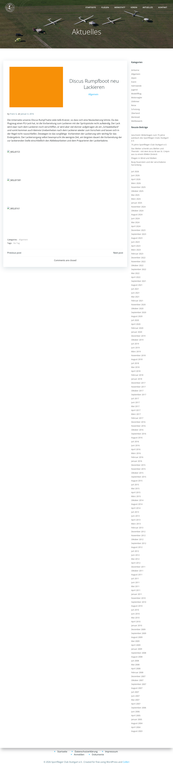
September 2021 (138, 281)
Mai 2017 (135, 406)
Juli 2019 (135, 343)
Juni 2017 (135, 402)
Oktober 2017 (137, 390)
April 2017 (135, 410)
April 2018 (135, 371)
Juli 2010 (135, 610)
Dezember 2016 (138, 422)
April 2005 (135, 715)
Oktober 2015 (137, 473)
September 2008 (138, 653)
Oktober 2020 (137, 308)
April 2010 (135, 621)
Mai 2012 (135, 559)
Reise (133, 105)
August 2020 (136, 316)
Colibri (126, 761)
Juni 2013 (135, 516)
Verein (134, 7)
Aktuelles (148, 7)
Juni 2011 (135, 582)
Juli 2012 (135, 551)
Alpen (134, 78)
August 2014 (136, 504)
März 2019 (136, 351)
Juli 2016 (135, 441)
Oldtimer (135, 101)
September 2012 (138, 543)
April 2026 (135, 179)
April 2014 (135, 508)
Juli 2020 (135, 320)
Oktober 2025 (137, 191)
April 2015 (135, 492)
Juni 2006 (135, 711)
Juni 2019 (135, 347)
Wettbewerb (136, 121)
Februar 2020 (137, 328)
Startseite (90, 7)
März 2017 (136, 414)
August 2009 (136, 637)
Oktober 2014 (137, 500)
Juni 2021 (135, 293)
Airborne (135, 70)
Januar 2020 (136, 332)
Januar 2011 (136, 594)
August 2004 (136, 723)
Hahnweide (136, 85)
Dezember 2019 (138, 336)
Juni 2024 (135, 218)
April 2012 (135, 563)
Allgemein (93, 94)
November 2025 (138, 187)
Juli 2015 (135, 484)
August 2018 (136, 359)
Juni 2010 (135, 613)
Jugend (134, 89)
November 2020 (138, 304)
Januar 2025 (136, 202)
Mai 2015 (135, 488)
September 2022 (138, 269)
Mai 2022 (135, 273)
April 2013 (135, 519)
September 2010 (138, 602)
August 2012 (136, 547)
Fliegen (105, 7)
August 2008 (136, 656)
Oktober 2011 (137, 570)
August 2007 (136, 688)
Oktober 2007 (137, 680)
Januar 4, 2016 (27, 114)
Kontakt (162, 7)
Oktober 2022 (137, 265)
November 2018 (138, 355)
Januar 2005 (136, 719)
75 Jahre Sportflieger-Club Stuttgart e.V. (149, 144)
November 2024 (138, 206)
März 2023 (136, 249)
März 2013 (136, 523)
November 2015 (138, 469)
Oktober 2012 (137, 539)
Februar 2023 (137, 253)
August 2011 (136, 574)
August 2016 (136, 437)
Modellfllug (136, 93)
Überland (135, 113)
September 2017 (138, 394)
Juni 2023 (135, 242)
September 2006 (138, 707)
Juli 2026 (135, 171)
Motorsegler (136, 97)
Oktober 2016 (137, 429)
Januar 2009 (136, 649)
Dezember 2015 (138, 465)
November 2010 (138, 598)
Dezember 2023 (138, 230)
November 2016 (138, 426)
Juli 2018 (135, 363)
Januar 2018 (136, 379)
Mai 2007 (135, 700)
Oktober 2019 (137, 339)
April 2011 (135, 590)
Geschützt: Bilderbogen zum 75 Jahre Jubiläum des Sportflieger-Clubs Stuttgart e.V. (150, 138)
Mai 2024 (135, 222)
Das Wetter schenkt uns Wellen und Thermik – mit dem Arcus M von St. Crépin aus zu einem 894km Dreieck (150, 151)
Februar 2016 (137, 457)
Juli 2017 (135, 398)
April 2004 (135, 727)
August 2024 (136, 214)
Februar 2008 (137, 672)
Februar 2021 (137, 300)
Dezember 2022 (138, 257)
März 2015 (136, 496)
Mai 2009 (135, 641)
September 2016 (138, 433)
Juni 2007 (135, 696)
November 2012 (138, 535)
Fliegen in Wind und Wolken (144, 158)
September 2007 (138, 684)
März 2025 (136, 199)
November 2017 (138, 386)
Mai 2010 (135, 617)
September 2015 (138, 476)
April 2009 (135, 645)
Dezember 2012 (138, 531)
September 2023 (138, 234)
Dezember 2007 (138, 676)
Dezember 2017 (138, 383)
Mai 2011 (135, 586)
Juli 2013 (135, 512)
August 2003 (136, 731)
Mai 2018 (135, 367)
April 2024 (135, 226)
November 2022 (138, 261)
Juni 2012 (135, 555)
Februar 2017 (137, 418)
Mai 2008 (135, 664)
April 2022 (135, 277)
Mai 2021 (135, 296)
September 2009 (138, 633)
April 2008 (135, 668)
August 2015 (136, 480)
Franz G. (13, 114)
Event (133, 82)
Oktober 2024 (137, 210)
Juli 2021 (135, 289)
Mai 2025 (135, 195)
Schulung (135, 109)
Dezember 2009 (138, 629)
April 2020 (135, 324)
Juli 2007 (135, 692)
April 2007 (135, 703)
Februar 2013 (137, 527)
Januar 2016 (136, 461)
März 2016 (136, 453)
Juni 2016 (135, 445)
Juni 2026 (135, 175)
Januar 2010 (136, 625)
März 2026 (136, 183)
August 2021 (136, 285)
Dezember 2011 (138, 566)
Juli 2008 (135, 660)
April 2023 (135, 246)
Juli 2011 (135, 578)
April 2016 (135, 449)
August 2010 (136, 606)
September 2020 (138, 312)
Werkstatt (119, 7)
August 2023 (136, 238)
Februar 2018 (137, 375)
